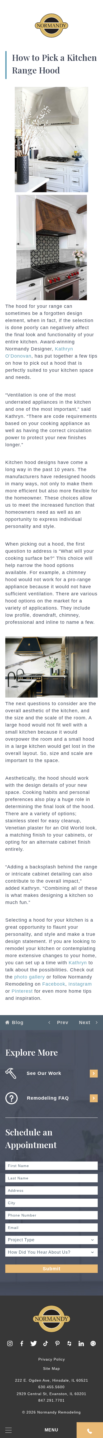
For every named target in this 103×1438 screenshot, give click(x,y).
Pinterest (22, 991)
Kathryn (78, 962)
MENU (51, 1430)
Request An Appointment (90, 1430)
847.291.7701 (51, 1400)
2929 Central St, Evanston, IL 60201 (51, 1394)
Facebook (53, 984)
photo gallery (29, 977)
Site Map (51, 1368)
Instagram (80, 984)
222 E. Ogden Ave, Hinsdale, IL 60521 (51, 1380)
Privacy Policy (51, 1359)
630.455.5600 (51, 1387)
